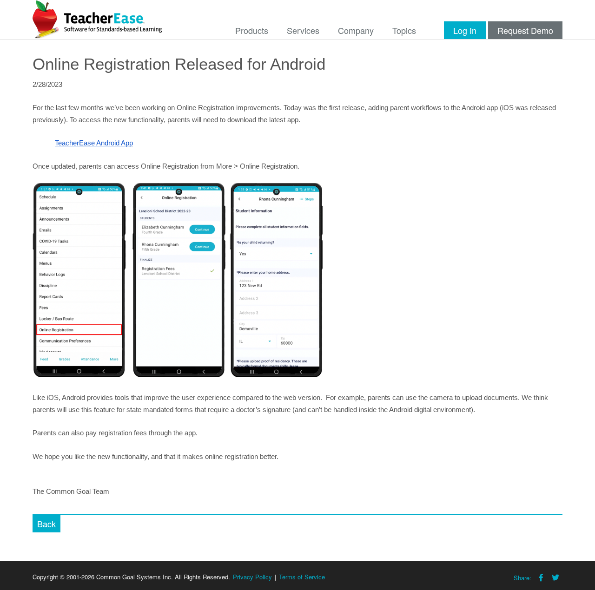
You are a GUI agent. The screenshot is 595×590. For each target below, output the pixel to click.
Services (303, 30)
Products (251, 30)
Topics (404, 30)
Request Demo (525, 30)
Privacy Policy (252, 576)
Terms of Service (302, 576)
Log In (464, 30)
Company (356, 30)
